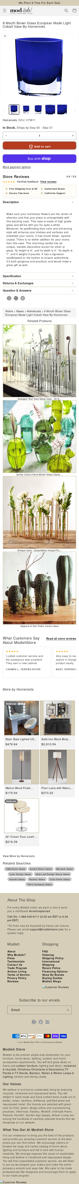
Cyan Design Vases (20, 874)
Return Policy (51, 968)
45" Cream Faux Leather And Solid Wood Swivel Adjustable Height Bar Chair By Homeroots (21, 836)
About (11, 951)
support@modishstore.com (47, 929)
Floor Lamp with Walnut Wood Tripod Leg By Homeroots (56, 788)
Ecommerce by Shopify (52, 1042)
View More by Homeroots (19, 856)
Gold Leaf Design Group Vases (53, 874)
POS (37, 1042)
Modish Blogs (51, 981)
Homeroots (10, 120)
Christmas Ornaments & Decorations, (41, 1069)
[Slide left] (4, 110)
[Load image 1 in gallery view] (14, 109)
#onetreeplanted (39, 911)
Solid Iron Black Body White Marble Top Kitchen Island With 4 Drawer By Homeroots (55, 739)
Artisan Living (16, 971)
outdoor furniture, (27, 1065)
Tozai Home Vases (59, 879)
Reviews (13, 981)
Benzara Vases (64, 868)
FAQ (45, 951)
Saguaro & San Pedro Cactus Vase (39, 625)
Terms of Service (18, 974)
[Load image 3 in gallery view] (38, 109)
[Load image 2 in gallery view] (26, 109)
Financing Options (55, 971)
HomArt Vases (17, 879)
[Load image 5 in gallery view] (62, 109)
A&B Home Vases (15, 868)
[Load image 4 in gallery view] (50, 109)
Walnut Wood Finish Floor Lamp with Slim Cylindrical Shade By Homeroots (19, 788)
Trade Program (17, 968)
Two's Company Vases (39, 884)
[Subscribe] (67, 1010)
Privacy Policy (16, 978)
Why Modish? (16, 954)
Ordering (48, 954)
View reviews (48, 181)
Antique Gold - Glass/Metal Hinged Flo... (39, 550)
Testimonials (16, 961)
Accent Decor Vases (41, 868)
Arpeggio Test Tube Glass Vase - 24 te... (40, 398)
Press (11, 958)
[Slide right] (75, 110)
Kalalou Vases (37, 879)
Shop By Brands (53, 974)
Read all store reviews (61, 638)
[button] (5, 11)
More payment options (17, 167)
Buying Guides (52, 978)
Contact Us (14, 964)
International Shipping (51, 963)
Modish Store (29, 1042)
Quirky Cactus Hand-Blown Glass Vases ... (39, 474)
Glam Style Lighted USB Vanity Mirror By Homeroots (21, 739)
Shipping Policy (53, 958)
